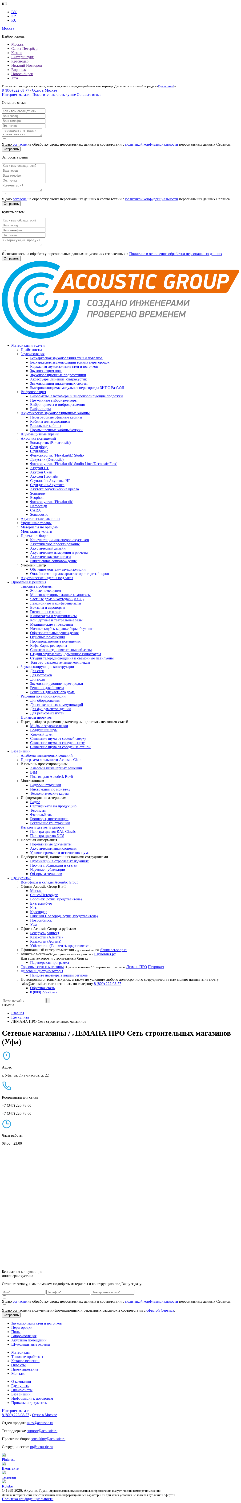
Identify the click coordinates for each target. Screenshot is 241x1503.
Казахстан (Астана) (45, 941)
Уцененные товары (36, 523)
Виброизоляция (33, 392)
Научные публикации (47, 870)
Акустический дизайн (48, 548)
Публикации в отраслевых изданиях (59, 861)
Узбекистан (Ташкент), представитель (60, 946)
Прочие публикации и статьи (53, 865)
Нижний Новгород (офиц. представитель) (64, 916)
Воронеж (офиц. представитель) (56, 899)
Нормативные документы (51, 844)
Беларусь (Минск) (44, 933)
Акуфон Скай (41, 472)
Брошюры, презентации (49, 819)
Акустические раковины (40, 519)
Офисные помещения (47, 637)
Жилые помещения (45, 591)
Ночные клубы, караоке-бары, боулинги (62, 629)
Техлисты (38, 810)
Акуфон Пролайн (44, 476)
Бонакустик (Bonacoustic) (50, 443)
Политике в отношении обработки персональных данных (175, 254)
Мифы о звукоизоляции (49, 726)
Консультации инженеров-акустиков (59, 540)
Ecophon (37, 498)
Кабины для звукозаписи (50, 421)
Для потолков (41, 675)
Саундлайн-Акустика (47, 485)
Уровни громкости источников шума (59, 853)
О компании (21, 1381)
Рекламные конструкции (50, 823)
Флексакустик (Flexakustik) (51, 502)
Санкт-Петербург (25, 48)
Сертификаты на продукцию (53, 806)
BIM (33, 772)
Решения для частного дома (52, 692)
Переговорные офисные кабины (56, 417)
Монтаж (17, 1373)
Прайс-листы (31, 350)
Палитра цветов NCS (47, 836)
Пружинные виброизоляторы (53, 400)
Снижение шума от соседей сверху (58, 738)
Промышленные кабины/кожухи (56, 430)
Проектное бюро (34, 536)
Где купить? (166, 86)
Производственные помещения (55, 641)
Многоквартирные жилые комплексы (60, 595)
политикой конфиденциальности (151, 144)
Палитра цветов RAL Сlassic (53, 831)
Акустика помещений (38, 438)
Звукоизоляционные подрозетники (58, 375)
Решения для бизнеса (47, 688)
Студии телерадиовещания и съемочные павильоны (72, 658)
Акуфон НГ (39, 468)
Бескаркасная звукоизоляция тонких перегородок (69, 362)
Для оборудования (45, 700)
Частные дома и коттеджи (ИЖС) (57, 599)
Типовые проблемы (36, 586)
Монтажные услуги (36, 531)
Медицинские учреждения (51, 624)
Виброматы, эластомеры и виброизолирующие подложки (76, 396)
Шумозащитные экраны (40, 434)
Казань (16, 53)
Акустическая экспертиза (50, 557)
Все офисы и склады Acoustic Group (49, 882)
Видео (35, 802)
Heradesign (38, 506)
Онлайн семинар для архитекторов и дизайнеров (69, 574)
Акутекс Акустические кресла (54, 489)
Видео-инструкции (45, 785)
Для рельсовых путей (47, 713)
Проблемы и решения (28, 582)
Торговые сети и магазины (42, 967)
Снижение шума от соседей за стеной (60, 747)
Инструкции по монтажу (50, 789)
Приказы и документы (29, 1403)
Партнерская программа (49, 963)
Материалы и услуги (28, 345)
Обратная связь (42, 988)
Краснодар (19, 61)
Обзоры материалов (46, 874)
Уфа (14, 78)
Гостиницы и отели (45, 612)
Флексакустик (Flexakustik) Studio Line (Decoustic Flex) (73, 464)
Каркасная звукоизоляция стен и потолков (64, 366)
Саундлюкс (39, 451)
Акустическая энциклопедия (53, 848)
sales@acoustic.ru (40, 1423)
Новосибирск (22, 74)
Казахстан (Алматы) (46, 937)
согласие (20, 144)
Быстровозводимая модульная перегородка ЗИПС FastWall (77, 388)
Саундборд (39, 447)
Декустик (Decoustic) (47, 459)
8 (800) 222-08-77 (15, 90)
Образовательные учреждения (54, 633)
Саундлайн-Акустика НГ (50, 481)
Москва (17, 44)
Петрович (156, 967)
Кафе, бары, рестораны (48, 645)
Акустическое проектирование (55, 544)
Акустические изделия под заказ (47, 578)
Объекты (18, 1365)
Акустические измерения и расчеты (59, 552)
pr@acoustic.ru (41, 1447)
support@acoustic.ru (42, 1431)
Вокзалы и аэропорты (47, 607)
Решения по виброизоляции (43, 696)
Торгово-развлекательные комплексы (60, 662)
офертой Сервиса (160, 1310)
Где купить (20, 1386)
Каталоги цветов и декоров (42, 827)
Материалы (20, 1352)
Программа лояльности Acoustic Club (50, 760)
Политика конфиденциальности (27, 1499)
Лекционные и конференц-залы (55, 603)
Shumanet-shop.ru (113, 950)
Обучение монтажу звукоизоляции (58, 569)
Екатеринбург (22, 57)
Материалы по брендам (39, 527)
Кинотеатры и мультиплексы (53, 616)
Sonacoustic (39, 514)
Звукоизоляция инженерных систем (59, 383)
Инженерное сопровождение (53, 561)
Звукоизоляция (32, 354)
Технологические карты (49, 793)
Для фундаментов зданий (50, 709)
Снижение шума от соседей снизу (57, 743)
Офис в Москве (44, 90)
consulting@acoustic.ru (48, 1439)
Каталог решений (25, 1361)
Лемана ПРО (136, 967)
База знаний (21, 751)
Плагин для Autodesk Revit (51, 777)
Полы (15, 1332)
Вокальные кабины (45, 426)
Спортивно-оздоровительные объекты (61, 650)
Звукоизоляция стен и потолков (36, 1323)
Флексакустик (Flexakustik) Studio (57, 455)
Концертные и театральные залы (56, 620)
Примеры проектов (36, 717)
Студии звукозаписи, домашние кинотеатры (65, 654)
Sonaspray (38, 493)
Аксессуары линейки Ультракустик (58, 379)
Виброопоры (40, 409)
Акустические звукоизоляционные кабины (55, 413)
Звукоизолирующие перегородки (56, 684)
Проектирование (24, 1369)
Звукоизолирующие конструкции (47, 667)
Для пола (37, 679)
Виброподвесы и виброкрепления (57, 405)
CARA (35, 510)
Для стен (37, 671)
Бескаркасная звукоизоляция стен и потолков (66, 358)
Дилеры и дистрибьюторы (42, 971)
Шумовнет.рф (105, 954)
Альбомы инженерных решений (47, 755)
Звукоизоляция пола (46, 371)
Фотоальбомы (41, 815)
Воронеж (18, 70)
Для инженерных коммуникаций (56, 705)
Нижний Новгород (26, 65)
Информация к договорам (32, 1398)
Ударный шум (41, 734)
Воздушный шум (43, 730)
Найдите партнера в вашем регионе (59, 975)
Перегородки (21, 1327)
